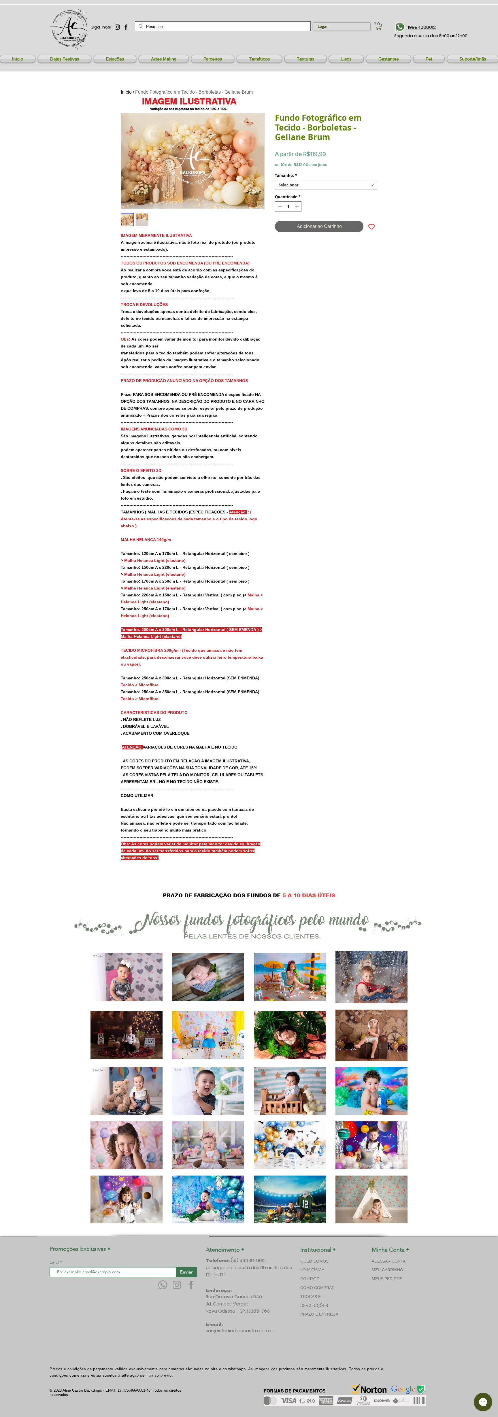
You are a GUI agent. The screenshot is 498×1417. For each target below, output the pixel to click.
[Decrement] (279, 206)
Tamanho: (286, 175)
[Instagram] (176, 1285)
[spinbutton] (288, 206)
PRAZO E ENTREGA (319, 1314)
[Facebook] (191, 1285)
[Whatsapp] (162, 1285)
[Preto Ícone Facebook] (125, 27)
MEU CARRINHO (387, 1269)
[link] (378, 26)
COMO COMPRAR (317, 1287)
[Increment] (297, 206)
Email (55, 1262)
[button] (65, 59)
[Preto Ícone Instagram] (117, 27)
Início (126, 92)
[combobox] (326, 185)
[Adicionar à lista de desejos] (371, 226)
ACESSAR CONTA (388, 1261)
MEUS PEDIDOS (387, 1278)
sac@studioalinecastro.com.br (240, 1330)
